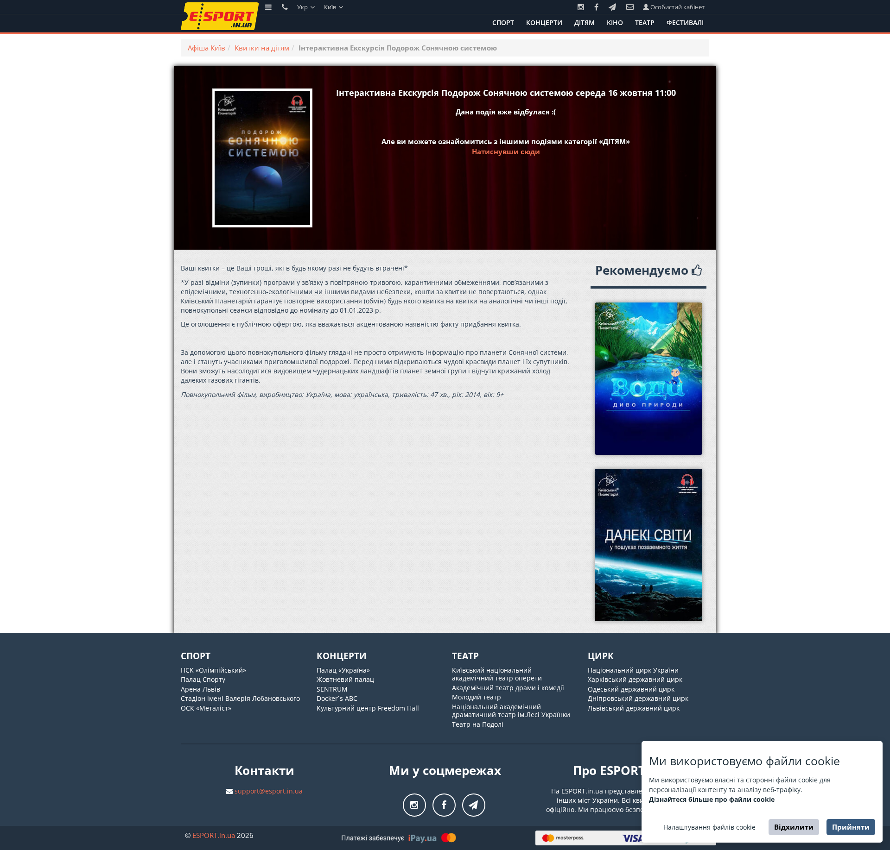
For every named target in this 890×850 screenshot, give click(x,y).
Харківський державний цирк (635, 679)
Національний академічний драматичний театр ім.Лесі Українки (511, 710)
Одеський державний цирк (631, 689)
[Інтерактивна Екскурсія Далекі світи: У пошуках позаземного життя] (649, 545)
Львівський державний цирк (634, 708)
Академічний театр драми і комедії (508, 687)
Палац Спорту (203, 679)
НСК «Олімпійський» (213, 670)
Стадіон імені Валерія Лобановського (240, 698)
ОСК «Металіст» (206, 708)
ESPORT (213, 835)
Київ (330, 7)
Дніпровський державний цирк (638, 698)
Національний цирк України (633, 670)
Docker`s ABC (337, 698)
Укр (303, 7)
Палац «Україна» (343, 670)
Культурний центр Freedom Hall (368, 708)
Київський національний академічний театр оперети (497, 674)
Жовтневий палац (345, 679)
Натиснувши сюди (506, 151)
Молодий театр (476, 697)
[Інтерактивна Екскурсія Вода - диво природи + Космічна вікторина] (649, 378)
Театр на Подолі (477, 724)
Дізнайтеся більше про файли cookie (712, 799)
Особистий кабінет (677, 7)
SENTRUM (332, 689)
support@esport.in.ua (269, 791)
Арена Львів (200, 689)
